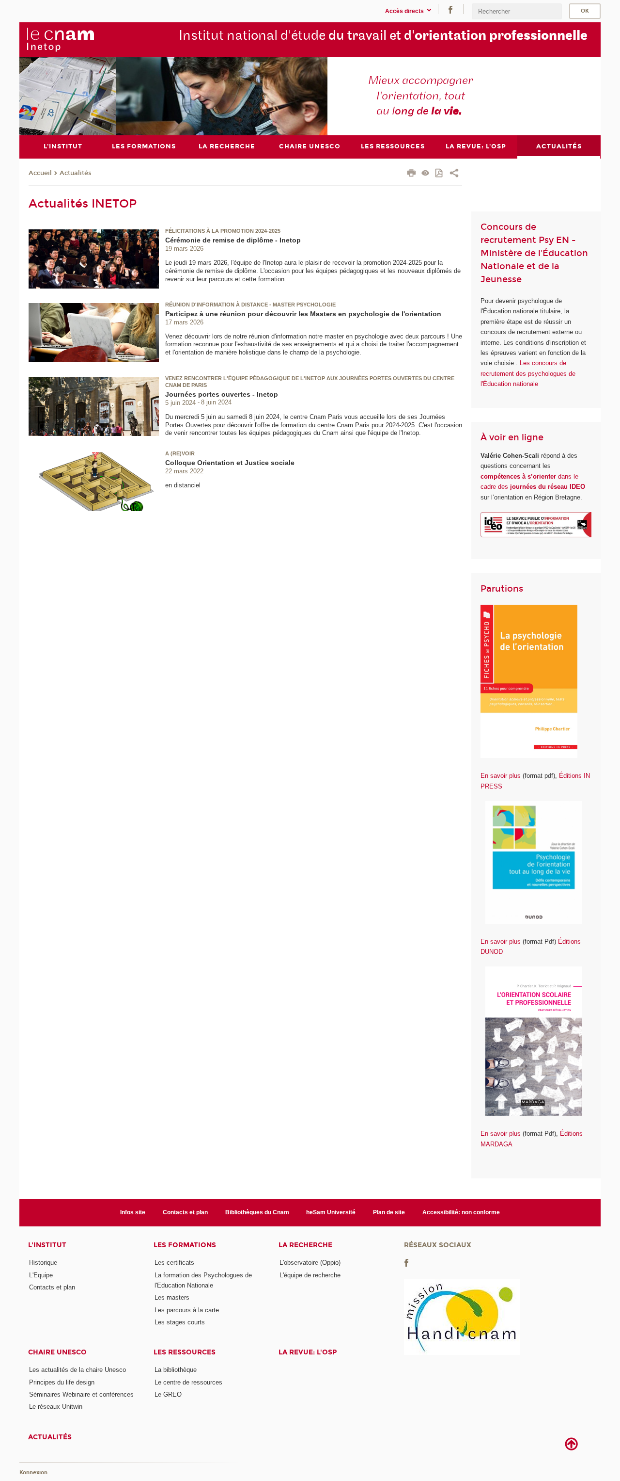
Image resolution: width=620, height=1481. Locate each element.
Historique (43, 1262)
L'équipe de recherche (310, 1275)
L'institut (47, 1245)
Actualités (76, 173)
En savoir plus (500, 775)
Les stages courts (180, 1322)
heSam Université (331, 1212)
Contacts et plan (185, 1212)
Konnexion (33, 1472)
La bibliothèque (176, 1369)
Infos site (132, 1212)
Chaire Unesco (57, 1352)
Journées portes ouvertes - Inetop (221, 394)
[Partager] (454, 174)
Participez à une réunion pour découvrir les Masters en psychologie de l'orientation (303, 314)
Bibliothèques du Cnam (257, 1212)
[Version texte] (425, 173)
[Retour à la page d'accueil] (60, 39)
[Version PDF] (439, 173)
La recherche (305, 1245)
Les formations (185, 1245)
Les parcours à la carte (187, 1310)
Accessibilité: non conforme (461, 1212)
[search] (517, 11)
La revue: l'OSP (308, 1352)
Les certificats (174, 1262)
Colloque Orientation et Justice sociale (229, 463)
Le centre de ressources (188, 1382)
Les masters (172, 1297)
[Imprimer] (411, 174)
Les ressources (185, 1352)
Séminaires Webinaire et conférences (81, 1394)
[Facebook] (450, 9)
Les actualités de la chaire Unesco (77, 1369)
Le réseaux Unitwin (55, 1406)
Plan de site (389, 1212)
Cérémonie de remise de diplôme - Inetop (233, 240)
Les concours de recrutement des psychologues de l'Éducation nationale (527, 373)
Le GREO (168, 1394)
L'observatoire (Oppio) (310, 1262)
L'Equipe (41, 1275)
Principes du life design (61, 1382)
